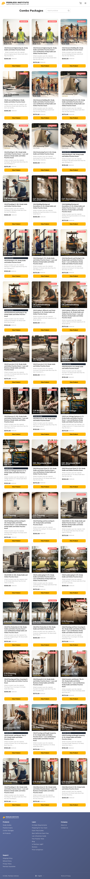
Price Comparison (37, 849)
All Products (7, 833)
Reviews (34, 847)
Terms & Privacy (66, 876)
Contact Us (64, 828)
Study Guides (7, 825)
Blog (33, 841)
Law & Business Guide (39, 836)
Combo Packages (8, 830)
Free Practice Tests (38, 839)
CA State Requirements (39, 825)
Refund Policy (7, 861)
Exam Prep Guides (38, 830)
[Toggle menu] (85, 3)
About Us (64, 825)
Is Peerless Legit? (37, 844)
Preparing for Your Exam (39, 828)
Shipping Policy (7, 858)
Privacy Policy (7, 864)
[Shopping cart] (80, 3)
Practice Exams (8, 828)
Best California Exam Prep (40, 833)
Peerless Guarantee (9, 866)
